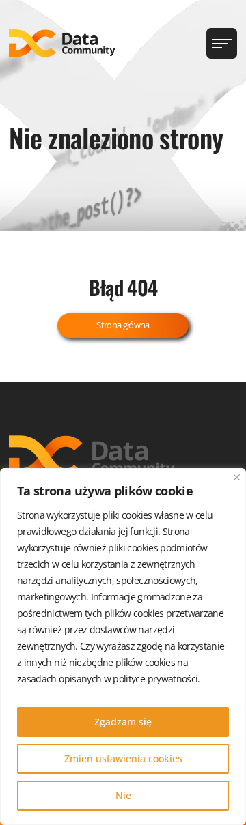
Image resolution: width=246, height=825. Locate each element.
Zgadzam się (123, 721)
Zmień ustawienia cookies (123, 758)
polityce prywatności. (156, 678)
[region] (123, 646)
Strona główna (123, 325)
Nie (123, 795)
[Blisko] (237, 477)
